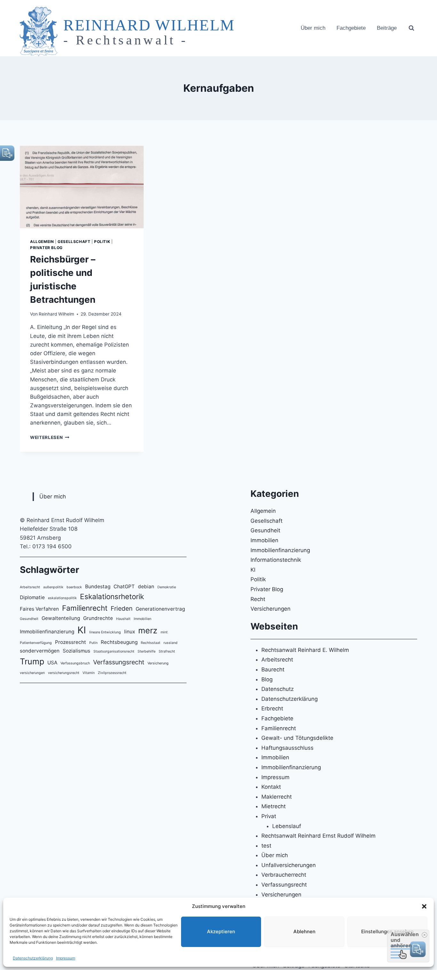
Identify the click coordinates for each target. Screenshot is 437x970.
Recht (257, 599)
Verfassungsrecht (118, 662)
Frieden (121, 608)
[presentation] (82, 187)
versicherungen (32, 673)
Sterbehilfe (146, 651)
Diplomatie (32, 597)
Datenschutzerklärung (33, 958)
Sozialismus (76, 651)
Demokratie (166, 587)
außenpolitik (53, 587)
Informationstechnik (275, 560)
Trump (32, 661)
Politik (102, 241)
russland (170, 643)
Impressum (65, 958)
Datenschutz (277, 689)
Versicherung (158, 663)
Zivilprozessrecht (112, 673)
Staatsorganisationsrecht (113, 651)
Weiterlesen (49, 437)
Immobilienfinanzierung (47, 632)
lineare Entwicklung (105, 632)
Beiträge (387, 28)
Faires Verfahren (39, 609)
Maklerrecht (276, 797)
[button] (424, 906)
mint (164, 632)
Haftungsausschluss (287, 748)
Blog (267, 679)
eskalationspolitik (62, 598)
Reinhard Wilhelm (56, 314)
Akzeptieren (221, 931)
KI (81, 630)
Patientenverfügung (36, 643)
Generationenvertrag (160, 609)
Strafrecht (167, 651)
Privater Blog (46, 247)
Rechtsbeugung (119, 642)
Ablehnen (304, 931)
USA (52, 663)
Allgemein (42, 241)
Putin (93, 643)
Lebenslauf (286, 826)
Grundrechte (98, 618)
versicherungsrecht (63, 673)
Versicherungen (270, 609)
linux (129, 632)
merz (147, 630)
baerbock (74, 587)
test (266, 845)
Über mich (313, 28)
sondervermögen (40, 651)
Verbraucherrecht (283, 875)
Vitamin (89, 673)
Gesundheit (29, 619)
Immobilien (142, 619)
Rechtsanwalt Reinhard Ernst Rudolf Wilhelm (318, 836)
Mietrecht (273, 806)
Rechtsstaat (150, 643)
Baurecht (272, 669)
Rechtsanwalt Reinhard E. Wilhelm (305, 650)
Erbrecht (272, 708)
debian (146, 586)
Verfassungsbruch (75, 663)
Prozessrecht (70, 642)
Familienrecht (84, 608)
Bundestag (97, 586)
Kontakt (271, 787)
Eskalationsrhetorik (112, 596)
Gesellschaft (74, 241)
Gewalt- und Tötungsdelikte (297, 738)
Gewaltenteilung (61, 618)
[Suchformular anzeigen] (411, 28)
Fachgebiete (351, 28)
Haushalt (123, 619)
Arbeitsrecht (30, 587)
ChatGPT (124, 586)
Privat (268, 816)
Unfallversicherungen (288, 865)
